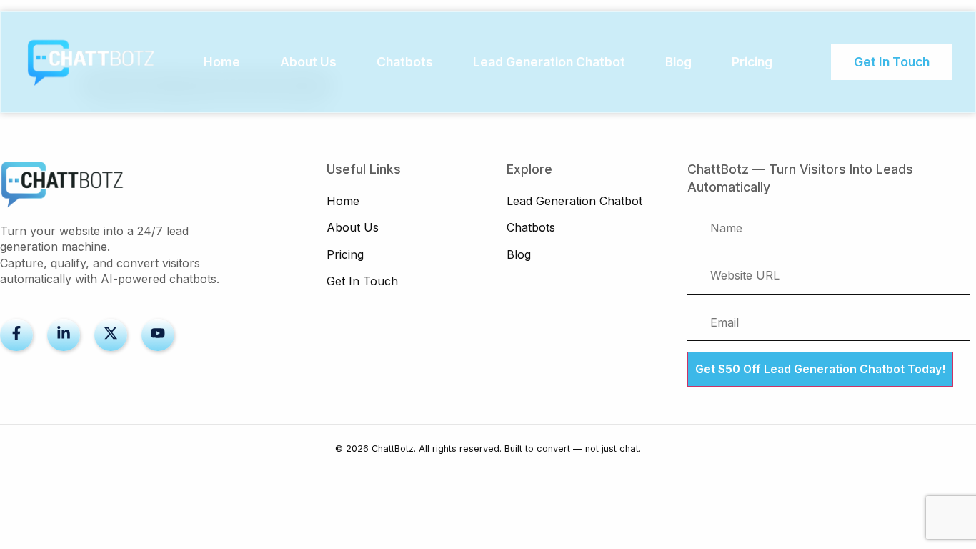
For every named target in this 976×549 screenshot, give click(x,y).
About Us (308, 61)
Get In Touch (362, 281)
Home (222, 61)
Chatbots (405, 61)
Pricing (752, 61)
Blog (678, 61)
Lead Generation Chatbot (549, 61)
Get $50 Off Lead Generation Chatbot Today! (820, 369)
